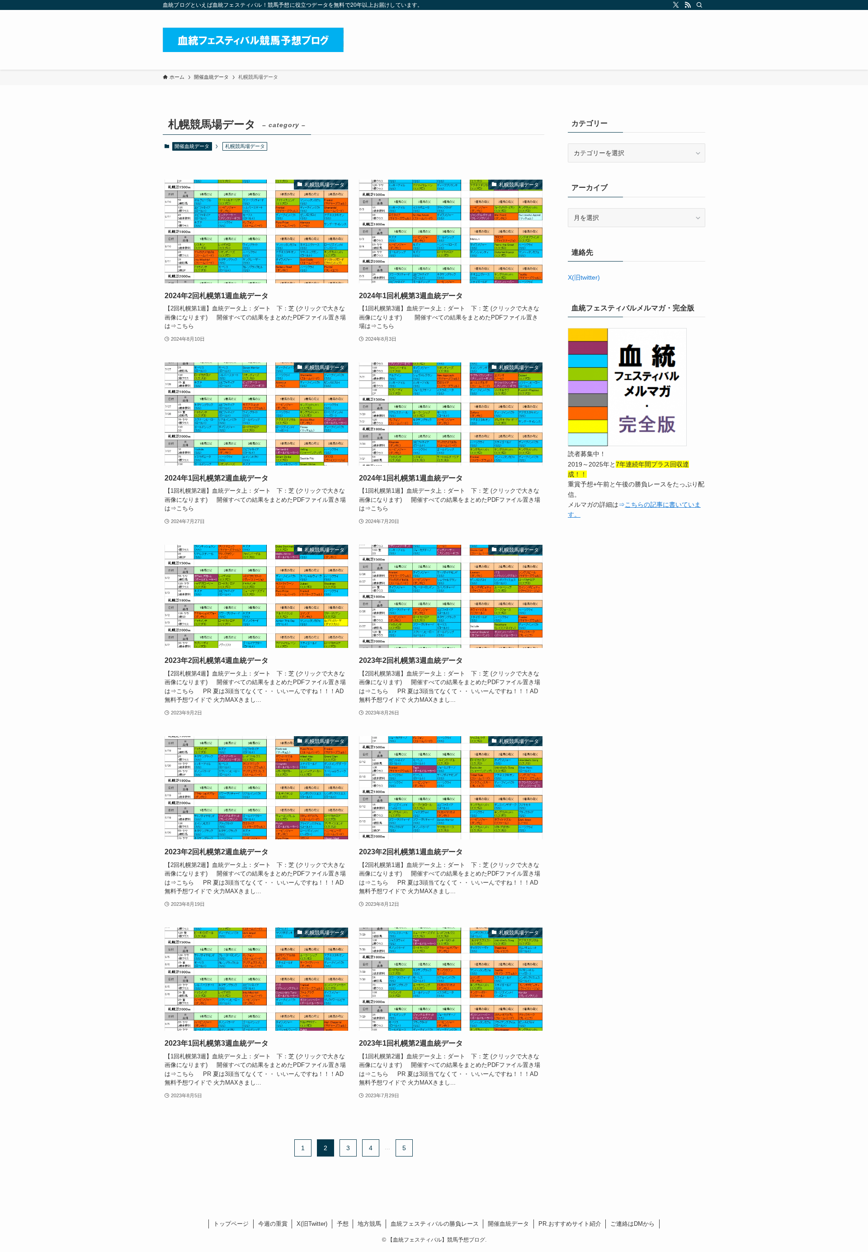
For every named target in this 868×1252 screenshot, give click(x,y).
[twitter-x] (676, 5)
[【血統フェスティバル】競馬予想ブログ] (253, 39)
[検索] (699, 5)
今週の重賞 (273, 1223)
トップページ (231, 1223)
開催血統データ (192, 146)
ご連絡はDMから (632, 1223)
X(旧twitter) (584, 277)
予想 (343, 1223)
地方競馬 (369, 1223)
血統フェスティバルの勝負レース (435, 1223)
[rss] (687, 5)
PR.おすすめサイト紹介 (569, 1223)
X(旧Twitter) (312, 1223)
